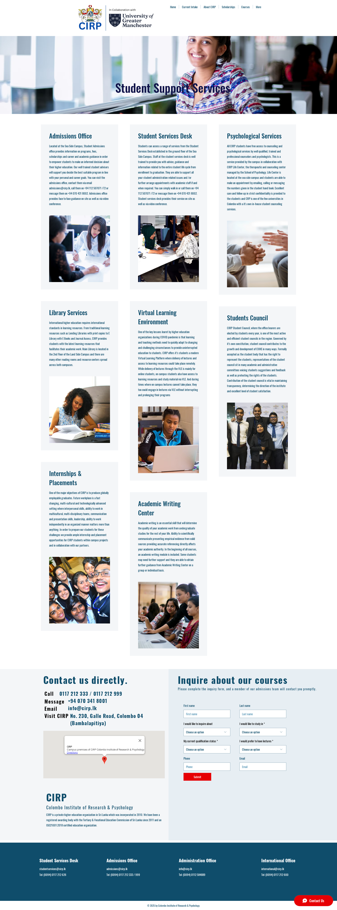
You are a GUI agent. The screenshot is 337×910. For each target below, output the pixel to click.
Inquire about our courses (232, 680)
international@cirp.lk (272, 869)
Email (242, 758)
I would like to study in (251, 723)
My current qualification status (200, 741)
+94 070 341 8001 (87, 700)
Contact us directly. (85, 680)
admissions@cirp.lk (59, 188)
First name (189, 705)
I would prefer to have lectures (255, 741)
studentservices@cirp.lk (52, 869)
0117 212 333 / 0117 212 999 (90, 693)
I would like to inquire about (198, 723)
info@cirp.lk (82, 708)
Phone (187, 758)
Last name (244, 705)
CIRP (56, 797)
